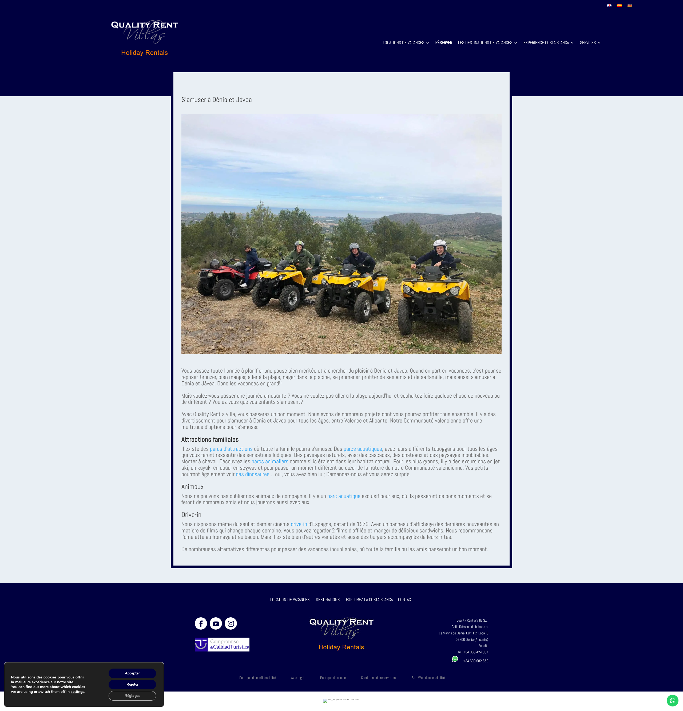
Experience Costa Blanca (546, 43)
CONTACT (405, 599)
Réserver (443, 43)
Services (588, 43)
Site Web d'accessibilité (428, 677)
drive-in (298, 524)
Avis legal (297, 677)
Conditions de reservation (378, 677)
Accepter (132, 673)
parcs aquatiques (362, 448)
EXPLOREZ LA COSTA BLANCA (369, 599)
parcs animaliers (270, 461)
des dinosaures (252, 474)
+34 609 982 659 (473, 660)
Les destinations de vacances (485, 43)
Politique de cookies (333, 677)
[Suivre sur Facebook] (201, 623)
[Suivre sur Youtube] (216, 623)
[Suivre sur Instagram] (231, 623)
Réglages (132, 695)
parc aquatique (343, 496)
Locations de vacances (403, 43)
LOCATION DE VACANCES (289, 599)
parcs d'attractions (231, 448)
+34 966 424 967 (475, 652)
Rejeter (132, 684)
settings (77, 691)
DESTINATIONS (328, 599)
